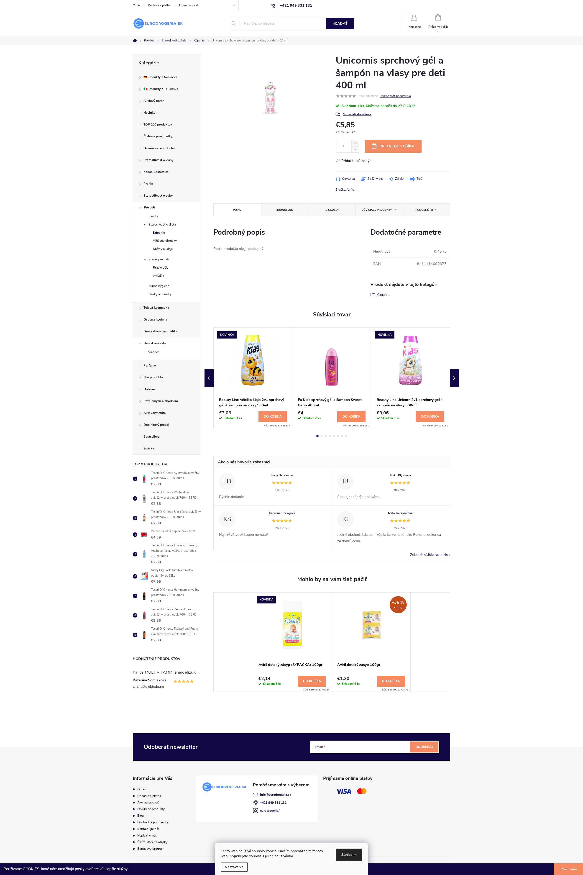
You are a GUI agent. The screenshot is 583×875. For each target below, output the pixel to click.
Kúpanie (159, 233)
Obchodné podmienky (153, 822)
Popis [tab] (237, 210)
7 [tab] (342, 436)
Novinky (149, 112)
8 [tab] (346, 436)
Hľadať (340, 23)
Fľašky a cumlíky (159, 294)
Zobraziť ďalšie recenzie (429, 554)
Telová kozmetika (156, 307)
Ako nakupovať (188, 5)
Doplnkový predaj (156, 425)
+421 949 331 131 (273, 803)
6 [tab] (338, 436)
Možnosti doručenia (357, 114)
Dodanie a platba (159, 5)
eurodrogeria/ (269, 810)
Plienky (153, 216)
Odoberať (424, 747)
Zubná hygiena (158, 286)
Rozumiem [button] (568, 869)
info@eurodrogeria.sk (275, 795)
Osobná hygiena (155, 319)
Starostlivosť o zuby (158, 195)
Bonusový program (150, 849)
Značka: (345, 190)
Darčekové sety (154, 343)
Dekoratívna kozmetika (160, 331)
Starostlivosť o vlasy (158, 160)
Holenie (149, 389)
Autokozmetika (154, 413)
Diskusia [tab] (331, 210)
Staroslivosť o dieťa (162, 224)
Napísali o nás (147, 835)
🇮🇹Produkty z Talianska (160, 89)
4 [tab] (330, 436)
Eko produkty (153, 377)
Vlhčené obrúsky (165, 241)
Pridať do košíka (396, 146)
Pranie (148, 184)
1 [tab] (317, 436)
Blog (140, 815)
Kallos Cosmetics (156, 172)
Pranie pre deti (158, 259)
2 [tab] (321, 436)
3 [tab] (326, 436)
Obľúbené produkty (151, 809)
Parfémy (149, 365)
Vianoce (153, 352)
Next (454, 378)
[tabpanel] (253, 378)
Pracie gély (160, 267)
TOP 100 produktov (157, 124)
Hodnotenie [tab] (284, 210)
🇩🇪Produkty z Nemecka (160, 77)
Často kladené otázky (152, 842)
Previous (209, 378)
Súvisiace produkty (377, 210)
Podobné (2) (424, 210)
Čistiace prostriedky (157, 136)
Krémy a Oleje (163, 249)
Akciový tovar (153, 101)
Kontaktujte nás (148, 829)
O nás (136, 5)
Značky (148, 448)
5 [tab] (334, 436)
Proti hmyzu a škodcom (160, 401)
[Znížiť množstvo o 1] (355, 149)
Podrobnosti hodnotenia (395, 96)
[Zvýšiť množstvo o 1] (355, 143)
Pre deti (149, 207)
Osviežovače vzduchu (159, 148)
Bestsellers (151, 436)
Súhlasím (349, 854)
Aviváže (158, 276)
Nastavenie (234, 867)
